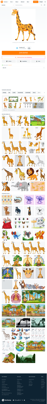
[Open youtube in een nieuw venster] (24, 400)
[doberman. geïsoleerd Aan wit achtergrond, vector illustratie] (29, 211)
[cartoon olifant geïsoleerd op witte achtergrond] (20, 186)
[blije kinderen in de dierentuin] (14, 310)
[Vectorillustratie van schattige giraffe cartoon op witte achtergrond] (11, 133)
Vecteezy (3, 381)
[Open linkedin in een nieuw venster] (17, 400)
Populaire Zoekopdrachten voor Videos (20, 393)
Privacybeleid (42, 400)
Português (42, 382)
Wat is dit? (10, 65)
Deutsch (42, 384)
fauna (39, 92)
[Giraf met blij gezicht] (8, 161)
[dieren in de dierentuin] (35, 310)
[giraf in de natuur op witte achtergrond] (17, 260)
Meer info (4, 67)
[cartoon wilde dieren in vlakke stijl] (32, 284)
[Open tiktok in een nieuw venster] (20, 400)
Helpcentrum (31, 379)
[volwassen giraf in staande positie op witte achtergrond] (7, 174)
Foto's (11, 1)
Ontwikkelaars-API (5, 387)
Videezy (3, 382)
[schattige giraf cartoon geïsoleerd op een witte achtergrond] (19, 121)
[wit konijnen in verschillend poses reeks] (38, 334)
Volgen (29, 48)
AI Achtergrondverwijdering (7, 392)
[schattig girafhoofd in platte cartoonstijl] (28, 273)
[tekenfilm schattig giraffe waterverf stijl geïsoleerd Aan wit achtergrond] (7, 211)
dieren (34, 92)
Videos (16, 1)
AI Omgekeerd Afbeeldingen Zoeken (6, 390)
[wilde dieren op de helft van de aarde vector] (20, 346)
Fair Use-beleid (40, 401)
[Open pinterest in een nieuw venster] (18, 400)
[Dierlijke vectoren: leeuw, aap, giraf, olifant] (36, 147)
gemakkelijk (20, 92)
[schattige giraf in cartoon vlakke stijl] (27, 260)
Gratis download (23, 53)
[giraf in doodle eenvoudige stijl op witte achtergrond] (6, 334)
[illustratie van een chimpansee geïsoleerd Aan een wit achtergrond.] (18, 211)
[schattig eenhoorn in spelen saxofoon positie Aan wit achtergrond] (6, 235)
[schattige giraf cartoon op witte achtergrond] (5, 121)
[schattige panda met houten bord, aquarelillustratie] (38, 223)
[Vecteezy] (2, 2)
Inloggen (41, 1)
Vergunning (19, 379)
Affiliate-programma (19, 383)
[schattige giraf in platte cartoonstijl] (12, 121)
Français (42, 386)
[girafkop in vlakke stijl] (7, 284)
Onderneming (4, 384)
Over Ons (30, 382)
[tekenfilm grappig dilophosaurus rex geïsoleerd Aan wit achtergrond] (16, 235)
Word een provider (31, 385)
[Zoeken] (41, 5)
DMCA (18, 381)
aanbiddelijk (27, 92)
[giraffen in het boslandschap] (33, 296)
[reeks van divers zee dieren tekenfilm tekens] (20, 334)
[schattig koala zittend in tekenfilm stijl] (40, 200)
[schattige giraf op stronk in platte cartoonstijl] (39, 260)
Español (41, 381)
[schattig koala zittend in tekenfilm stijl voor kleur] (40, 211)
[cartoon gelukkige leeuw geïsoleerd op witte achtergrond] (32, 174)
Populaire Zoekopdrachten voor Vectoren (20, 386)
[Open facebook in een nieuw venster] (13, 400)
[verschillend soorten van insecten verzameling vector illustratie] (21, 223)
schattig (4, 92)
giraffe (14, 92)
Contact (30, 381)
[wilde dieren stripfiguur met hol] (8, 357)
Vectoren (5, 1)
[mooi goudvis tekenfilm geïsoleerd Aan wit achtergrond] (39, 235)
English (41, 379)
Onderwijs (4, 386)
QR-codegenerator (5, 394)
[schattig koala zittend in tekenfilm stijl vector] (29, 200)
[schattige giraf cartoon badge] (16, 296)
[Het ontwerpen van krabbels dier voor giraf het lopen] (35, 161)
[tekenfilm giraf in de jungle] (37, 121)
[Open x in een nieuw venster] (22, 400)
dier (9, 92)
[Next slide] (42, 92)
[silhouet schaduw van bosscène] (23, 322)
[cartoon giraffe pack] (37, 186)
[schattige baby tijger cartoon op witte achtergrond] (6, 186)
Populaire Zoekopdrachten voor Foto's (20, 389)
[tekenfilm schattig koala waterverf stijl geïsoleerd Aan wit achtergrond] (28, 235)
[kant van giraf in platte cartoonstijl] (6, 296)
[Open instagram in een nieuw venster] (15, 400)
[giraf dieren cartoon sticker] (19, 174)
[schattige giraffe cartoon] (40, 133)
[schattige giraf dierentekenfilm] (27, 133)
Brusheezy (4, 379)
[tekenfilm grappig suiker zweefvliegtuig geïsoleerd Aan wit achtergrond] (18, 200)
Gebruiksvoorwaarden (35, 400)
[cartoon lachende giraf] (42, 174)
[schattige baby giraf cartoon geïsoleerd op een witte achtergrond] (26, 121)
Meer (28, 1)
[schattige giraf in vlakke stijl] (15, 284)
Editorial (22, 1)
